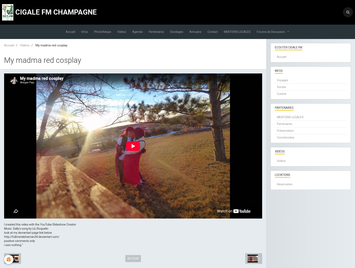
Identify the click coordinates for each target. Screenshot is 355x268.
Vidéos (121, 31)
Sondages (176, 31)
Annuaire (195, 31)
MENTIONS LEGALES (237, 31)
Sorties (281, 87)
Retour (133, 258)
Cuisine (281, 93)
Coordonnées (285, 137)
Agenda (137, 31)
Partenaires (156, 31)
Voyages (282, 80)
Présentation (285, 130)
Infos (84, 31)
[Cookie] (8, 259)
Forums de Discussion (271, 31)
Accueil (70, 31)
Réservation (285, 184)
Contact (212, 31)
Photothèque (102, 31)
